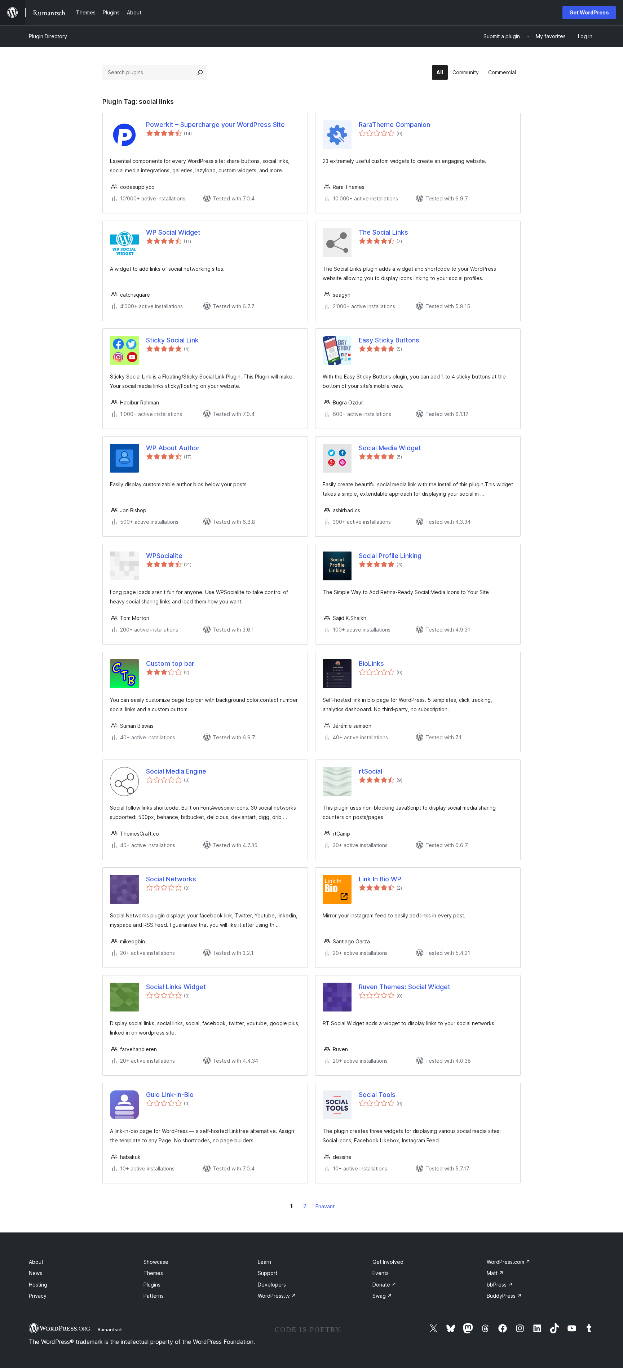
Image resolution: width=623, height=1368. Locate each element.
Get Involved (387, 1262)
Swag (382, 1296)
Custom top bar (170, 663)
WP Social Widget (173, 232)
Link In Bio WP (380, 879)
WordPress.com (508, 1262)
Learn (264, 1262)
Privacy (38, 1296)
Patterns (153, 1296)
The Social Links (383, 232)
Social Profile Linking (390, 555)
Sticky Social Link (172, 340)
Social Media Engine (176, 771)
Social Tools (377, 1094)
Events (380, 1273)
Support (267, 1273)
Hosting (38, 1284)
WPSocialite (164, 555)
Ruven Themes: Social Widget (404, 987)
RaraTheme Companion (394, 124)
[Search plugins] (200, 72)
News (35, 1273)
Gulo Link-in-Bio (170, 1094)
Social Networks (171, 879)
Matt (495, 1273)
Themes (153, 1273)
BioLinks (371, 663)
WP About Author (173, 448)
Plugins (151, 1284)
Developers (272, 1284)
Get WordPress (589, 12)
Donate (384, 1284)
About (36, 1262)
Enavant (325, 1206)
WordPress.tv (277, 1296)
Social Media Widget (390, 448)
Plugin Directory (48, 36)
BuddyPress (504, 1296)
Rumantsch (110, 1329)
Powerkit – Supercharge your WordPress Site (215, 124)
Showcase (155, 1262)
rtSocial (370, 771)
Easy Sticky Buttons (389, 340)
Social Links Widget (176, 987)
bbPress (500, 1284)
